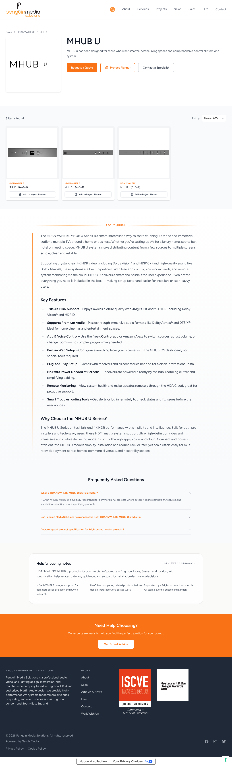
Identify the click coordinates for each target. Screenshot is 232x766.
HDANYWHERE (26, 32)
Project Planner (120, 67)
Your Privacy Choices (128, 761)
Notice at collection (93, 761)
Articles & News (91, 692)
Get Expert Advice (116, 644)
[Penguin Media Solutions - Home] (23, 9)
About (126, 9)
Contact (221, 9)
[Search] (112, 9)
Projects (161, 9)
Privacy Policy (15, 748)
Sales (191, 9)
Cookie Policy (37, 748)
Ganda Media (30, 741)
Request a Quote (82, 67)
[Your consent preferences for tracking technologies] (225, 759)
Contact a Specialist (156, 67)
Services (143, 9)
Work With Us (90, 713)
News (177, 9)
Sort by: (195, 118)
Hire (205, 9)
